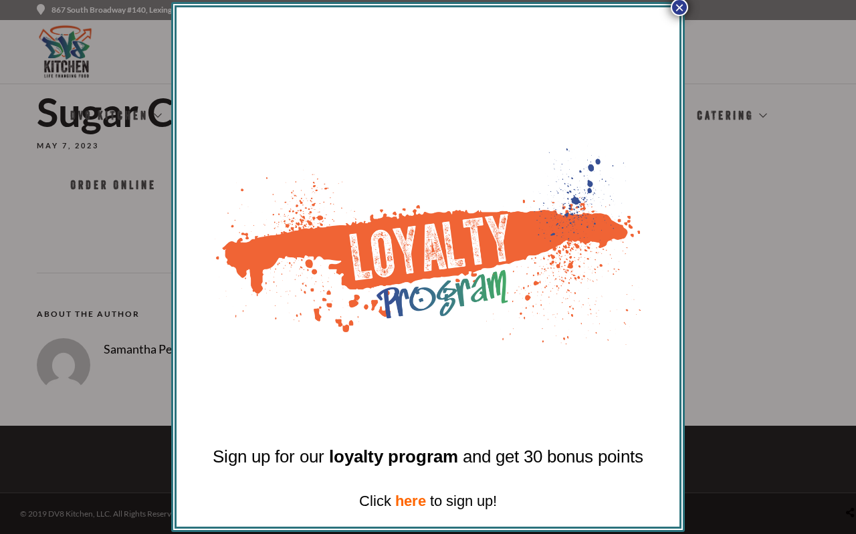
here (410, 501)
